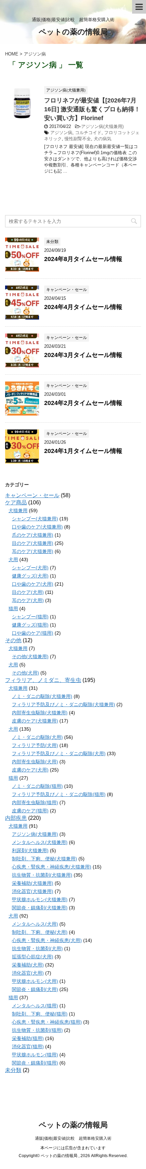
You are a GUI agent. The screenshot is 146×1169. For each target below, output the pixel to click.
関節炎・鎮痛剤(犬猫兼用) (40, 907)
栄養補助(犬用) (28, 965)
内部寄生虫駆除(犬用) (35, 761)
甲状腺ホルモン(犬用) (35, 981)
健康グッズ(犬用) (30, 576)
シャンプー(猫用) (30, 616)
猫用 (13, 608)
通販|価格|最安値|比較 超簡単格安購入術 (73, 1138)
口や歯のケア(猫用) (32, 633)
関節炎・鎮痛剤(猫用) (35, 1063)
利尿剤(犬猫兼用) (30, 850)
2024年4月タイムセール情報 (83, 307)
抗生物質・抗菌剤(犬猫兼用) (42, 875)
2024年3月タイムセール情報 (83, 355)
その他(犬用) (25, 673)
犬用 (13, 559)
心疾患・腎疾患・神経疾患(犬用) (47, 940)
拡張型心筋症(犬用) (32, 956)
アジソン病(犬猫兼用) (102, 126)
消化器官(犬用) (28, 973)
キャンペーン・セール (32, 495)
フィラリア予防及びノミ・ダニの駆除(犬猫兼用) (63, 704)
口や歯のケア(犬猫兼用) (37, 527)
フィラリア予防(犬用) (35, 745)
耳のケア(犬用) (28, 600)
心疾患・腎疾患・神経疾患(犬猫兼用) (51, 867)
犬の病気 (102, 138)
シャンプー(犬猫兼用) (35, 518)
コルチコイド (88, 132)
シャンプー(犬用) (30, 567)
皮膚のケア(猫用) (30, 810)
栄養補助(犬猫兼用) (32, 883)
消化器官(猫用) (28, 1046)
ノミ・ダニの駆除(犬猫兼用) (42, 696)
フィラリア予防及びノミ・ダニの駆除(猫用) (59, 794)
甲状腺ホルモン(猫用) (35, 1054)
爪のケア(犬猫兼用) (32, 535)
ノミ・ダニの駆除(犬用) (37, 737)
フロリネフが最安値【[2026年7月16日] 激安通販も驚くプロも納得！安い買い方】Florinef (92, 109)
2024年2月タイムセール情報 (83, 403)
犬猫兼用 (18, 510)
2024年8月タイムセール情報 (83, 259)
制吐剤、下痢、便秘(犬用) (40, 932)
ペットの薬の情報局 (73, 31)
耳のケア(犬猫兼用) (32, 551)
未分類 (13, 1070)
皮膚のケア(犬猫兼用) (35, 721)
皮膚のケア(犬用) (30, 770)
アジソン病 (61, 132)
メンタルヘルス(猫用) (35, 1005)
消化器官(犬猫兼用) (32, 891)
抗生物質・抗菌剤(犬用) (37, 948)
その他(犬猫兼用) (30, 656)
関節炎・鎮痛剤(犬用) (35, 989)
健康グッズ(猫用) (30, 625)
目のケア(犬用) (28, 592)
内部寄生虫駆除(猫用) (35, 802)
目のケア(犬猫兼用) (32, 543)
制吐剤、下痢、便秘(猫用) (40, 1014)
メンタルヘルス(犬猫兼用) (40, 842)
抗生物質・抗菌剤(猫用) (37, 1030)
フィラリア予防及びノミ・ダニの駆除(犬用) (59, 753)
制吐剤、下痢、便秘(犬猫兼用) (44, 858)
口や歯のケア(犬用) (32, 584)
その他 (13, 640)
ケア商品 (16, 502)
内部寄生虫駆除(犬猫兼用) (40, 712)
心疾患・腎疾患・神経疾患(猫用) (47, 1022)
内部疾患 (16, 818)
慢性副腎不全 (78, 138)
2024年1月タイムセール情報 (83, 451)
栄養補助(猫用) (28, 1038)
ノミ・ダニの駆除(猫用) (37, 786)
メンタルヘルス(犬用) (35, 924)
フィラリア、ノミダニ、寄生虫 (43, 680)
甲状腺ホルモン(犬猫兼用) (40, 899)
